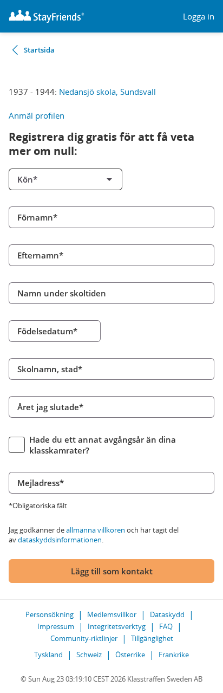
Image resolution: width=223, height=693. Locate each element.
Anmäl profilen (36, 115)
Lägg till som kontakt (112, 571)
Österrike (130, 654)
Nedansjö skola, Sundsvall (107, 91)
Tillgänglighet (152, 638)
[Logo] (46, 16)
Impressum (55, 626)
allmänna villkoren (95, 530)
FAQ (166, 626)
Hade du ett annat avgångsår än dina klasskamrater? (102, 445)
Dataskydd (167, 614)
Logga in (198, 16)
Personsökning (49, 614)
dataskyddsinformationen (60, 540)
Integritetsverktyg (117, 626)
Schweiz (89, 654)
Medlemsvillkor (111, 614)
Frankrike (174, 654)
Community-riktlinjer (83, 638)
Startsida (39, 50)
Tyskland (48, 654)
